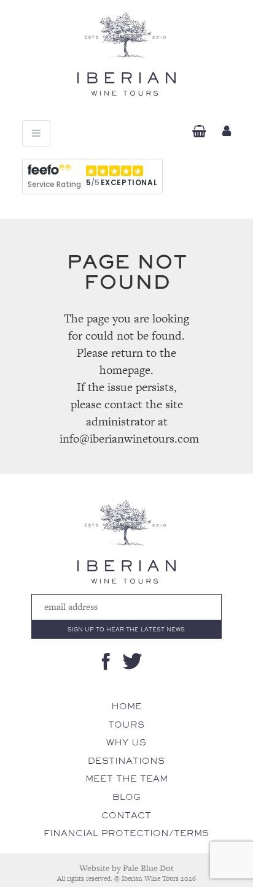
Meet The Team (126, 778)
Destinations (126, 760)
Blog (126, 797)
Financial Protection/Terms (126, 833)
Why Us (126, 742)
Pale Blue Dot (148, 868)
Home (126, 706)
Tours (126, 724)
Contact (126, 815)
